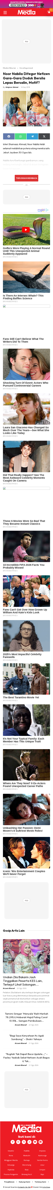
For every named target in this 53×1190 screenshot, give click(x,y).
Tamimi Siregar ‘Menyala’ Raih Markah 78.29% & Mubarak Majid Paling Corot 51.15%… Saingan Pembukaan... (26, 1017)
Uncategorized (26, 68)
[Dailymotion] (41, 1142)
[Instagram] (18, 1142)
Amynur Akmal (12, 87)
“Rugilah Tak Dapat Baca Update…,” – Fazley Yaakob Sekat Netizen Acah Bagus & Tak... (26, 1057)
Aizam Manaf (9, 988)
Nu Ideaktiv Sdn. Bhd (24, 1187)
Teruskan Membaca (26, 178)
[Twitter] (24, 1142)
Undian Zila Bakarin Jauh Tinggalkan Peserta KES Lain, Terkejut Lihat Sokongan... (23, 980)
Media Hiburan (9, 68)
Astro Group (46, 1187)
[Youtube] (35, 1142)
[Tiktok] (29, 1142)
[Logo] (26, 12)
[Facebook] (13, 1142)
